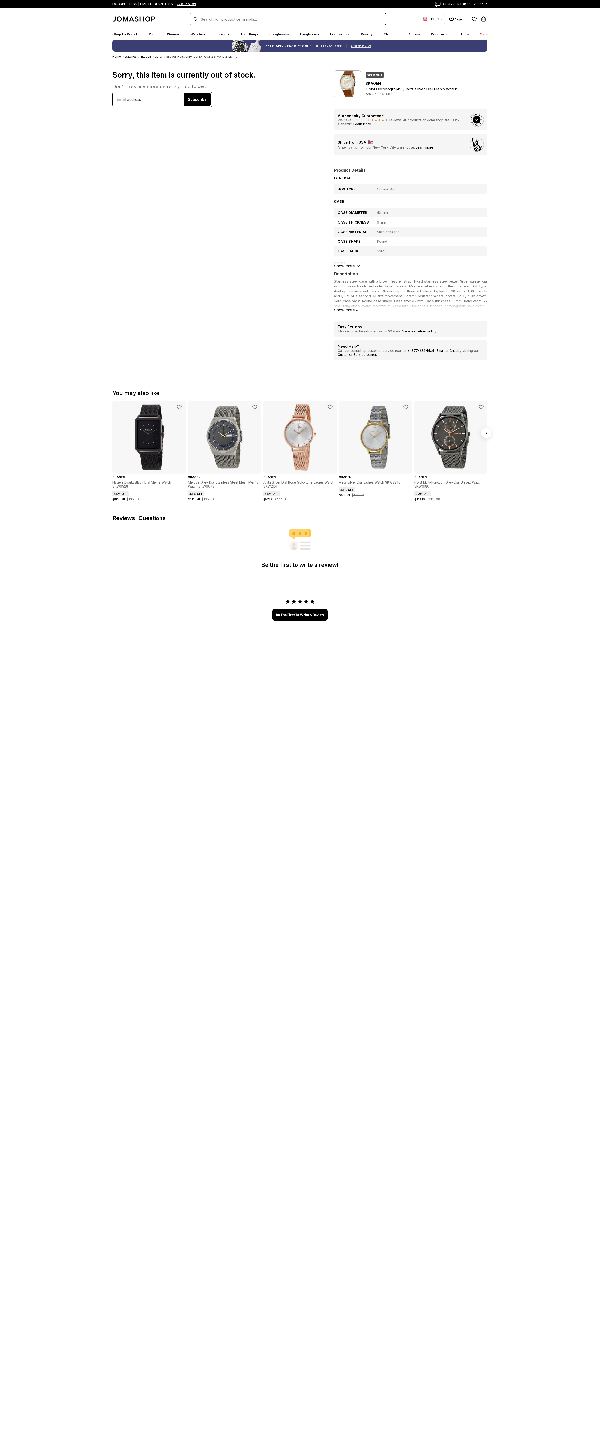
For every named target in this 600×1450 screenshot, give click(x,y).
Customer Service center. (357, 355)
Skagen (145, 56)
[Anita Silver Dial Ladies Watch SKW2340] (405, 407)
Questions (152, 518)
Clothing (391, 34)
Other (158, 56)
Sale (484, 34)
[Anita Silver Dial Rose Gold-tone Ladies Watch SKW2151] (330, 407)
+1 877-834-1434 (421, 351)
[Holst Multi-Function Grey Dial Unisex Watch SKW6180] (481, 407)
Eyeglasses (309, 34)
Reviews (123, 518)
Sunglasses (279, 34)
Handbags (249, 34)
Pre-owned (440, 34)
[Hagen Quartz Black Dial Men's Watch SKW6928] (179, 407)
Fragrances (339, 34)
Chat (453, 351)
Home (116, 56)
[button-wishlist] (474, 19)
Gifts (465, 34)
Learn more (362, 124)
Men (152, 34)
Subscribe (197, 99)
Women (173, 34)
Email (440, 351)
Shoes (414, 34)
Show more (344, 310)
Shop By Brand (124, 34)
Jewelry (223, 34)
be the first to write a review (300, 615)
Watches (198, 34)
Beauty (366, 34)
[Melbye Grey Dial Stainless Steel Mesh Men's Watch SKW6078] (254, 407)
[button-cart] (483, 19)
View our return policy (419, 331)
